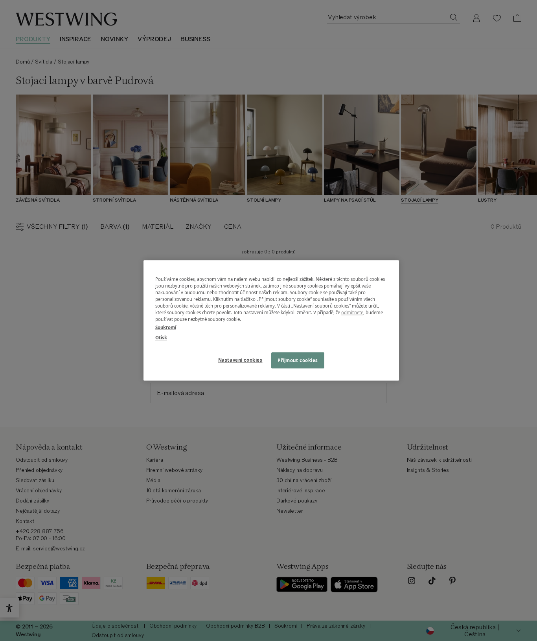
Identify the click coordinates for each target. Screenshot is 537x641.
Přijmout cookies (298, 360)
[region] (271, 320)
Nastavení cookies (240, 360)
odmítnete (352, 313)
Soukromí (165, 328)
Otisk (161, 338)
